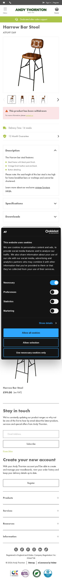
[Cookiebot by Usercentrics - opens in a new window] (45, 232)
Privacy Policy (8, 451)
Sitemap (31, 562)
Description (12, 150)
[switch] (54, 292)
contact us (29, 115)
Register (56, 3)
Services (7, 510)
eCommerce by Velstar (47, 562)
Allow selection (31, 342)
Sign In (48, 3)
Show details (46, 323)
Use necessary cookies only (31, 352)
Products (8, 497)
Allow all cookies (31, 332)
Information (9, 536)
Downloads (12, 216)
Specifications (14, 203)
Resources (8, 523)
